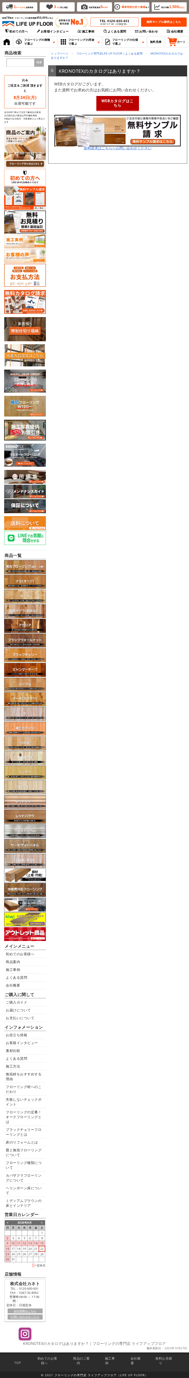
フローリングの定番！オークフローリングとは (23, 1117)
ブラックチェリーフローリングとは (23, 1132)
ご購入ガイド (16, 1002)
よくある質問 (16, 977)
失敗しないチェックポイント (23, 1101)
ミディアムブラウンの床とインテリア (23, 1203)
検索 (39, 62)
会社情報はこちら (25, 1311)
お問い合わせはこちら (25, 1317)
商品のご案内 (81, 1360)
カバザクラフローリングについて (23, 1177)
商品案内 (13, 961)
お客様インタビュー (22, 1042)
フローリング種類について (23, 1165)
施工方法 (13, 1066)
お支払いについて (20, 1018)
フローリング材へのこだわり (23, 1089)
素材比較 (13, 1050)
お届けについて (18, 1010)
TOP (17, 1363)
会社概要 (13, 985)
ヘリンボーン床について (23, 1190)
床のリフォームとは (22, 1142)
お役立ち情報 (16, 1035)
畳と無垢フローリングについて (23, 1152)
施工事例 (13, 969)
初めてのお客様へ (20, 954)
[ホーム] (6, 42)
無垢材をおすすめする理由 (23, 1076)
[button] (35, 42)
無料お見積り (163, 1360)
